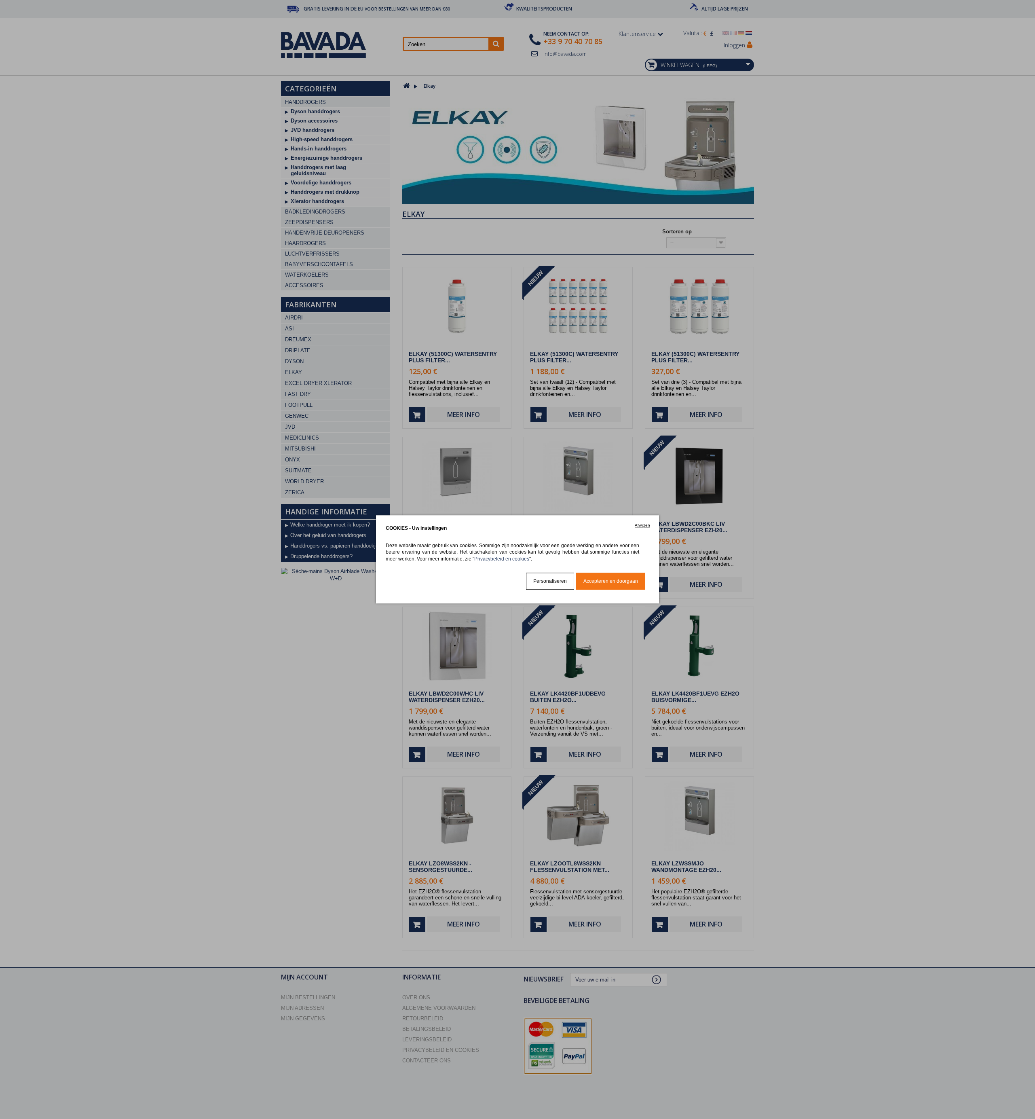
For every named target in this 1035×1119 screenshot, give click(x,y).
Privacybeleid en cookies (501, 558)
